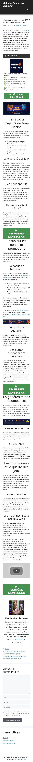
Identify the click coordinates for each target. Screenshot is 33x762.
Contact (5, 738)
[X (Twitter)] (15, 643)
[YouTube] (21, 643)
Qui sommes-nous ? (9, 743)
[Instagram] (18, 643)
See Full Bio (19, 639)
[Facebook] (12, 643)
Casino (7, 649)
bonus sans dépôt (21, 310)
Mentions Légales (8, 740)
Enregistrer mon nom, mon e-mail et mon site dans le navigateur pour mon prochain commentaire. (17, 713)
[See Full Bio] (24, 639)
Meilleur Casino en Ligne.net (13, 4)
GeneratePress (21, 759)
